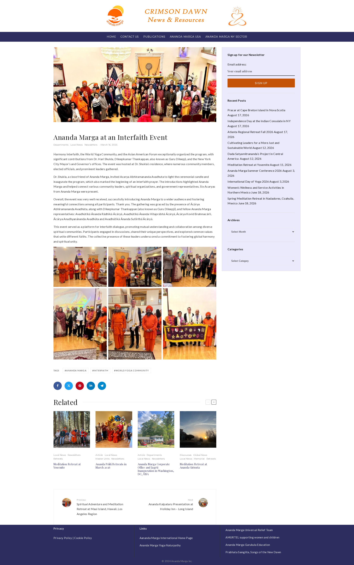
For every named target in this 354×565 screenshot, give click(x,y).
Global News (200, 455)
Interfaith (101, 370)
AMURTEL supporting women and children (252, 537)
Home (111, 36)
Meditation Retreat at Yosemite (67, 465)
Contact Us (129, 36)
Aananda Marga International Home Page (166, 538)
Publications (154, 36)
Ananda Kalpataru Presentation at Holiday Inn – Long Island (171, 504)
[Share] (57, 386)
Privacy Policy (62, 538)
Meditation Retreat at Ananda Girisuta (193, 465)
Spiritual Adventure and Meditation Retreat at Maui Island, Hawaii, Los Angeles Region (100, 507)
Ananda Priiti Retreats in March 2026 (111, 465)
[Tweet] (69, 386)
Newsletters (91, 144)
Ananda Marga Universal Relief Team (249, 530)
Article (99, 455)
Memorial (199, 458)
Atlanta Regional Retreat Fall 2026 (250, 132)
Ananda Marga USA (185, 36)
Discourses (185, 455)
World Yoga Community (132, 370)
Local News (76, 144)
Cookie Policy (83, 538)
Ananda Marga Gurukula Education (247, 544)
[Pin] (80, 386)
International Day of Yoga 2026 (248, 181)
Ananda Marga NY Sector (226, 36)
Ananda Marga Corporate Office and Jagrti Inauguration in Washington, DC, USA (156, 469)
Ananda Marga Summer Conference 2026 (255, 170)
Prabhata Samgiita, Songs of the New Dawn (253, 552)
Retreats (58, 458)
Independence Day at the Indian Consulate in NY (259, 121)
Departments (61, 144)
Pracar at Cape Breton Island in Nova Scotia (256, 110)
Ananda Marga (76, 370)
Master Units (103, 458)
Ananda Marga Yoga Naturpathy (160, 545)
